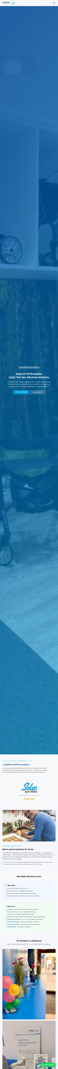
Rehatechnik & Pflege (13, 922)
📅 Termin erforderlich (29, 799)
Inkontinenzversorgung (13, 924)
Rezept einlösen (37, 392)
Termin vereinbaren (21, 392)
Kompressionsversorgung (13, 919)
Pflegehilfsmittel (11, 927)
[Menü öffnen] (54, 3)
